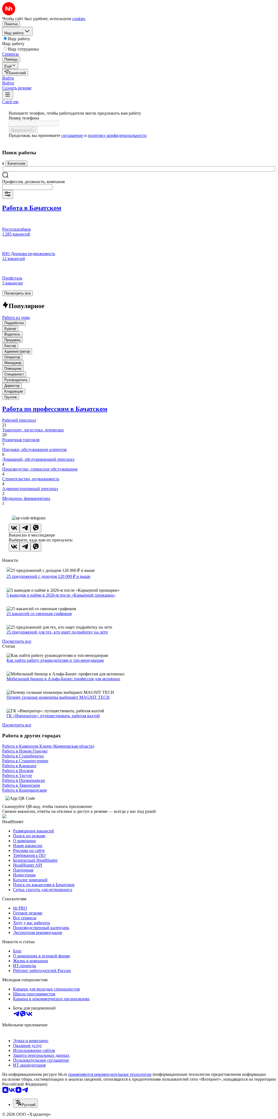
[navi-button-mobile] (7, 94)
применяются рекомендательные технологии (109, 1074)
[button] (8, 78)
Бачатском (16, 163)
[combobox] (27, 187)
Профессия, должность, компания (33, 181)
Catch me (10, 101)
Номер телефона (24, 118)
